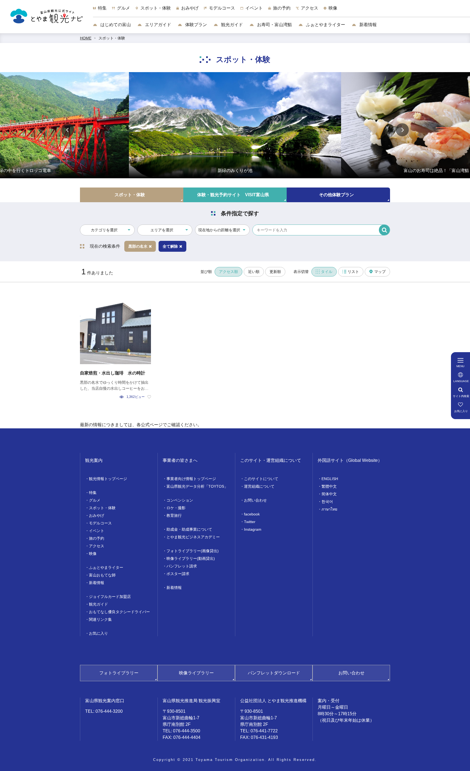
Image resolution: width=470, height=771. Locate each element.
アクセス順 (228, 271)
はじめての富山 (115, 24)
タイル (326, 271)
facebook (252, 514)
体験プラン (195, 24)
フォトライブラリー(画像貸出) (192, 551)
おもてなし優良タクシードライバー (119, 612)
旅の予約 (96, 538)
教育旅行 (174, 515)
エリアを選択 (161, 230)
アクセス (96, 546)
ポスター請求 (177, 574)
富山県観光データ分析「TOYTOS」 (197, 486)
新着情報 (367, 24)
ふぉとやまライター (325, 24)
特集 (93, 492)
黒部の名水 (137, 246)
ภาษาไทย (329, 509)
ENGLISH (329, 479)
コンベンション (179, 500)
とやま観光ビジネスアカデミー (193, 537)
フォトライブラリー (118, 673)
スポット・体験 (111, 38)
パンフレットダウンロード (274, 673)
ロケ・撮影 (175, 508)
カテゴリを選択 (104, 230)
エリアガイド (157, 24)
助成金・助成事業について (189, 529)
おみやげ (96, 515)
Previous (67, 129)
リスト (353, 271)
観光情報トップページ (108, 479)
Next (402, 129)
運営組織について (259, 486)
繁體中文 (329, 486)
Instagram (252, 529)
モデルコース (100, 523)
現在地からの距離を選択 (219, 230)
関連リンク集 (100, 619)
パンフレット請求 (181, 566)
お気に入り (98, 633)
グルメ (94, 500)
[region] (281, 11)
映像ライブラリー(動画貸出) (190, 558)
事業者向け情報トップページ (191, 479)
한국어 (327, 501)
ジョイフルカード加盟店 (110, 596)
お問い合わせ (255, 500)
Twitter (249, 522)
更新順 (275, 271)
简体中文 (329, 494)
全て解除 (170, 246)
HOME (85, 38)
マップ (380, 271)
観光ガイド (231, 24)
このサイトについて (261, 479)
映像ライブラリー (196, 673)
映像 (93, 553)
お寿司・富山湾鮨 (274, 24)
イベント (96, 531)
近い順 (253, 271)
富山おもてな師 (102, 575)
